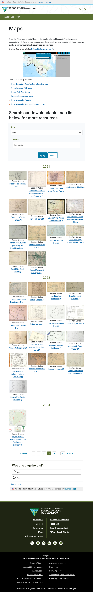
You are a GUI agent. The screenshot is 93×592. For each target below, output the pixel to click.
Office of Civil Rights (59, 532)
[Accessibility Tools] (85, 9)
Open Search (80, 9)
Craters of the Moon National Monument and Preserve (37, 193)
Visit (12, 17)
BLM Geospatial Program (21, 100)
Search (16, 139)
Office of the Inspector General (29, 578)
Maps (40, 532)
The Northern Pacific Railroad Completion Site (75, 219)
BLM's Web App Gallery (20, 92)
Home (7, 17)
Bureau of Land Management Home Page (20, 9)
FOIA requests (37, 571)
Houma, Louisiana (55, 369)
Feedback (54, 524)
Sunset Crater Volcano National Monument (17, 374)
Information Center (34, 536)
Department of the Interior (57, 558)
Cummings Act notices (59, 578)
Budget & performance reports (29, 582)
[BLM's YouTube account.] (38, 543)
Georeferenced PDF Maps (21, 88)
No (18, 477)
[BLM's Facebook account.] (43, 543)
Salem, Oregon (36, 300)
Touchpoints (69, 488)
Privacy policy (55, 571)
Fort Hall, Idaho (36, 219)
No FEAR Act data (35, 575)
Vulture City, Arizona (74, 323)
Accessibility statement (33, 567)
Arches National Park (17, 348)
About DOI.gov (36, 563)
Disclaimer (53, 567)
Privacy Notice (16, 484)
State (13, 127)
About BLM (38, 519)
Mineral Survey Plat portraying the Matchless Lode (18, 245)
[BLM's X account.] (32, 543)
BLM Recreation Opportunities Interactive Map (29, 84)
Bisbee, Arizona (36, 324)
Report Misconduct (59, 528)
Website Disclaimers (59, 519)
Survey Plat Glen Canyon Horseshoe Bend (36, 347)
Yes (18, 472)
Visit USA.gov (70, 588)
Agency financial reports (59, 563)
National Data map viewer (41, 49)
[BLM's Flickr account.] (55, 543)
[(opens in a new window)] (46, 64)
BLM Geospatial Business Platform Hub (27, 104)
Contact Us (38, 528)
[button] (80, 132)
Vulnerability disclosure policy (62, 575)
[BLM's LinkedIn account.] (61, 543)
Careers (39, 524)
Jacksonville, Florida (74, 187)
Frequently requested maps (22, 96)
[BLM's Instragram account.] (49, 543)
